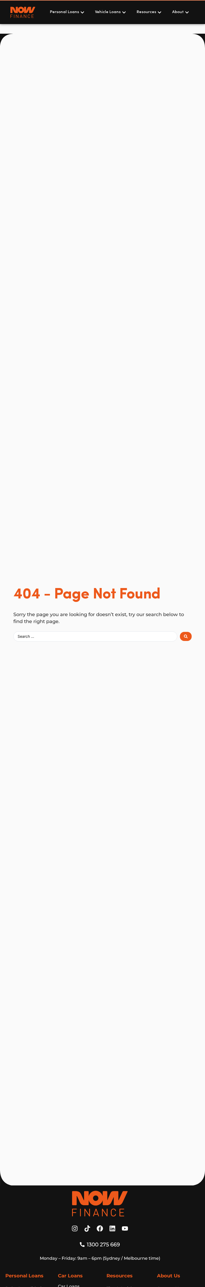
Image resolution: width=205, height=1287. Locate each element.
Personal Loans (24, 1276)
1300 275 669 (103, 1244)
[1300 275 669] (82, 1244)
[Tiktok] (87, 1228)
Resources (120, 1276)
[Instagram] (74, 1228)
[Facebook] (99, 1228)
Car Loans (70, 1276)
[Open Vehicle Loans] (124, 12)
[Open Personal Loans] (82, 12)
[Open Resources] (159, 12)
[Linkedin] (112, 1228)
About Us (168, 1276)
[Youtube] (125, 1228)
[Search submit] (186, 636)
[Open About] (187, 12)
